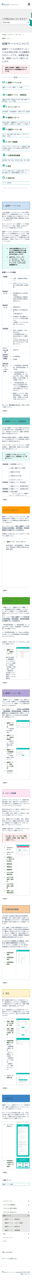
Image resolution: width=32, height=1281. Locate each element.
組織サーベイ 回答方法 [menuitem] (12, 1226)
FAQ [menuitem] (4, 1234)
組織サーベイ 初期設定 (13, 456)
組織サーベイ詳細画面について (10, 752)
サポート (24, 405)
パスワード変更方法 (10, 1077)
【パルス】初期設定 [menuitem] (9, 1205)
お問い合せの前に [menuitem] (7, 1252)
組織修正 (9, 867)
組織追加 (9, 864)
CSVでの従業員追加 (10, 873)
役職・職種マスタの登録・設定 (10, 1023)
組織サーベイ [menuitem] (7, 1216)
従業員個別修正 (10, 958)
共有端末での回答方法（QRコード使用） (10, 1163)
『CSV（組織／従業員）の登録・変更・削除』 (15, 837)
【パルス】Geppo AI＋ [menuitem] (10, 1212)
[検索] (28, 22)
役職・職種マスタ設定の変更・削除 (10, 1032)
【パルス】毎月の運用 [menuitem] (10, 1208)
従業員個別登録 (10, 953)
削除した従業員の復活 (10, 892)
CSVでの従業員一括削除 (10, 886)
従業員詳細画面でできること (10, 1042)
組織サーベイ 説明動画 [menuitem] (12, 1230)
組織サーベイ (6, 38)
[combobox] (14, 22)
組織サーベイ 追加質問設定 (10, 737)
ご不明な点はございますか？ (15, 18)
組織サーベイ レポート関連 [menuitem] (14, 1223)
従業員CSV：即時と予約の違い (10, 859)
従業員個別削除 (10, 963)
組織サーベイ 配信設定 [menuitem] (12, 1219)
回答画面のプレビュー (10, 772)
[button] (28, 1201)
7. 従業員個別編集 (12, 155)
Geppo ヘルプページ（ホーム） (12, 34)
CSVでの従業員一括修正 (10, 879)
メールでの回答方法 (10, 1125)
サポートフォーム (20, 341)
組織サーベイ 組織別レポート (10, 652)
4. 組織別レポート (12, 117)
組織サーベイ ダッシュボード (16, 542)
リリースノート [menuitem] (7, 1237)
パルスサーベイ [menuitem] (7, 1201)
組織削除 (9, 870)
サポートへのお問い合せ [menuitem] (9, 1259)
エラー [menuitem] (5, 1241)
